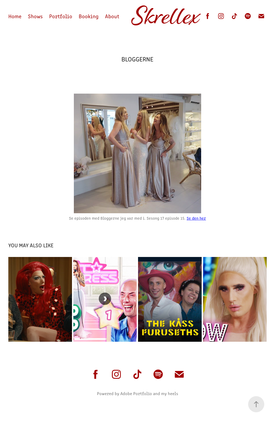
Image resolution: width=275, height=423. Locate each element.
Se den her (196, 218)
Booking (89, 16)
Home (14, 16)
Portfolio (60, 16)
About (112, 16)
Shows (35, 16)
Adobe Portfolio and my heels (149, 393)
